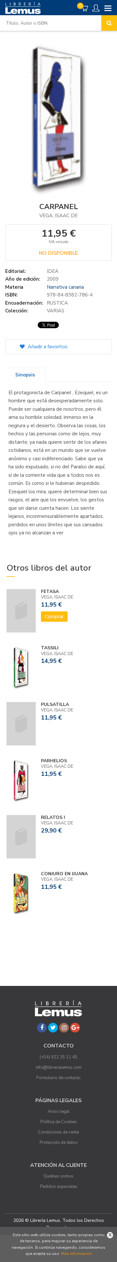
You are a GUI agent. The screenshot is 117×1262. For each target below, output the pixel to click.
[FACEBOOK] (42, 1028)
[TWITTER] (53, 1028)
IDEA (52, 271)
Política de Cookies (58, 1122)
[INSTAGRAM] (64, 1028)
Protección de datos (59, 1142)
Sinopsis (25, 375)
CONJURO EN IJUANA (64, 874)
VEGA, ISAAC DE (58, 215)
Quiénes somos (58, 1176)
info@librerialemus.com (59, 1067)
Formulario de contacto (58, 1078)
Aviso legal (59, 1111)
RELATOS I (53, 817)
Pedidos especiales (58, 1186)
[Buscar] (109, 23)
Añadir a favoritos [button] (47, 346)
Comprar (54, 616)
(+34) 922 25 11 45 (58, 1057)
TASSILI (49, 648)
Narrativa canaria (65, 287)
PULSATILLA (55, 704)
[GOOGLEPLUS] (75, 1028)
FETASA (50, 591)
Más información (76, 1253)
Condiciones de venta (58, 1132)
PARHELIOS (54, 761)
